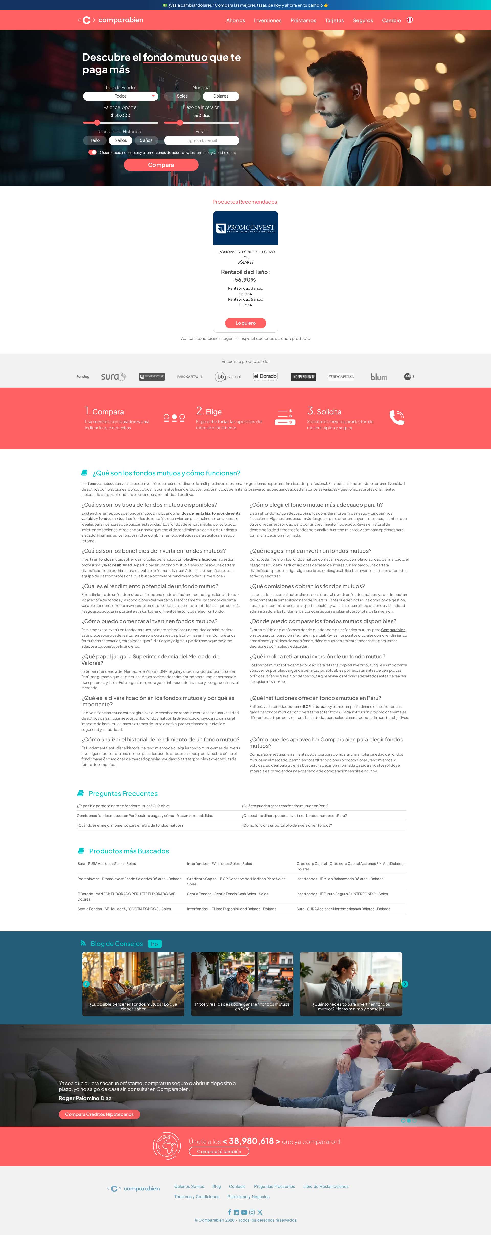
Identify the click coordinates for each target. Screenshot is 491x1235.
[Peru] (410, 15)
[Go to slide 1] (403, 1121)
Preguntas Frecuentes (274, 1186)
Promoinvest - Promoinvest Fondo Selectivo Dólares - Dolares (129, 878)
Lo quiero (246, 323)
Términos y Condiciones (215, 152)
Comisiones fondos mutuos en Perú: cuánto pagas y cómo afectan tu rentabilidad (145, 815)
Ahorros (235, 20)
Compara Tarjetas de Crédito (96, 1114)
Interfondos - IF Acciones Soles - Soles (219, 863)
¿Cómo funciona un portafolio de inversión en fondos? (287, 825)
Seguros (363, 20)
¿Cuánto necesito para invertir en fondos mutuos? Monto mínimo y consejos (242, 1006)
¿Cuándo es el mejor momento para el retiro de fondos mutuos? (130, 825)
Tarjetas (334, 20)
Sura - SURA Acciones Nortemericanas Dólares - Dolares (343, 908)
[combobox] (120, 96)
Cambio (391, 20)
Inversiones (268, 20)
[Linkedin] (236, 1213)
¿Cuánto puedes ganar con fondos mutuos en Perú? (285, 805)
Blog (216, 1186)
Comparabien (393, 629)
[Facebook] (229, 1213)
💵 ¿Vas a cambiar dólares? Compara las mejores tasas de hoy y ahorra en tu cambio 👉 (245, 5)
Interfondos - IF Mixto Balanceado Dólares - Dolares (340, 878)
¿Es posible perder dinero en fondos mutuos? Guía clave (123, 805)
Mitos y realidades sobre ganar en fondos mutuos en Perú (133, 1006)
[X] (260, 1213)
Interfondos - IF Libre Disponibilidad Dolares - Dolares (231, 908)
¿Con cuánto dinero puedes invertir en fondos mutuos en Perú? (294, 815)
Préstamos (303, 20)
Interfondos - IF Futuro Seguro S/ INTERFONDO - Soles (342, 893)
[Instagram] (252, 1213)
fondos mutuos (101, 483)
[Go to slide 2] (409, 1121)
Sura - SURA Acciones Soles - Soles (106, 863)
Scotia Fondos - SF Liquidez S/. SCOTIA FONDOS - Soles (124, 908)
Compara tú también (219, 1151)
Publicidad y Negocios (249, 1196)
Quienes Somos (189, 1186)
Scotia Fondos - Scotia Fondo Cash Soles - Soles (227, 893)
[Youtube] (244, 1213)
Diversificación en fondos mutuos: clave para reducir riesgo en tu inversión (351, 1006)
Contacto (237, 1186)
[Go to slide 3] (414, 1121)
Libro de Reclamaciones (326, 1186)
